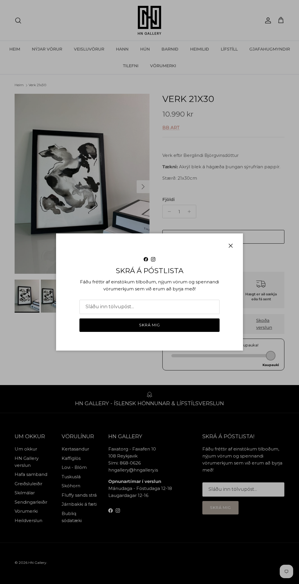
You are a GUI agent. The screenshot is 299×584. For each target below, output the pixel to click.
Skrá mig (149, 325)
